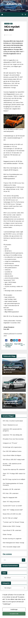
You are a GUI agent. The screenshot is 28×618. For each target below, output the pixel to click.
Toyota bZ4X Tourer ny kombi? (12, 505)
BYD (5, 365)
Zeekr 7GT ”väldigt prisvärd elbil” (13, 510)
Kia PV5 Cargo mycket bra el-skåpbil (14, 479)
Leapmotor (12, 399)
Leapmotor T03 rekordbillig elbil (12, 435)
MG (11, 23)
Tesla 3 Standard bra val (13, 385)
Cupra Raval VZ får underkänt (12, 530)
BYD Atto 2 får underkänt (10, 493)
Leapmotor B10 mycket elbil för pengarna (11, 403)
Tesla (11, 382)
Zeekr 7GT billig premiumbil (11, 501)
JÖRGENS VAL (14, 3)
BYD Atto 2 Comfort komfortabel (13, 368)
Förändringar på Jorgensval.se (12, 447)
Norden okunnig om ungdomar (12, 538)
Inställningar (14, 609)
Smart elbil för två (18, 344)
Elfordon (7, 23)
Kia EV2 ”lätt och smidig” (10, 518)
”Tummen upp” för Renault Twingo (13, 522)
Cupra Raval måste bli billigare (12, 455)
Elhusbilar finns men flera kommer (13, 439)
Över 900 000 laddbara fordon (12, 451)
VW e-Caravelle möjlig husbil (11, 547)
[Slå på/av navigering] (25, 14)
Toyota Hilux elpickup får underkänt (14, 469)
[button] (22, 14)
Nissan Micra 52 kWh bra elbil (12, 514)
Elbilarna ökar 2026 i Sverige (11, 526)
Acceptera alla (14, 613)
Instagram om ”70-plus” (10, 443)
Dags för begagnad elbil (10, 497)
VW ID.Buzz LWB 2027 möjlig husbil (14, 459)
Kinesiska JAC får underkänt (11, 489)
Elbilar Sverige (7, 534)
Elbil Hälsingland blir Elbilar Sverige (13, 542)
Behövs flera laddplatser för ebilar (9, 345)
